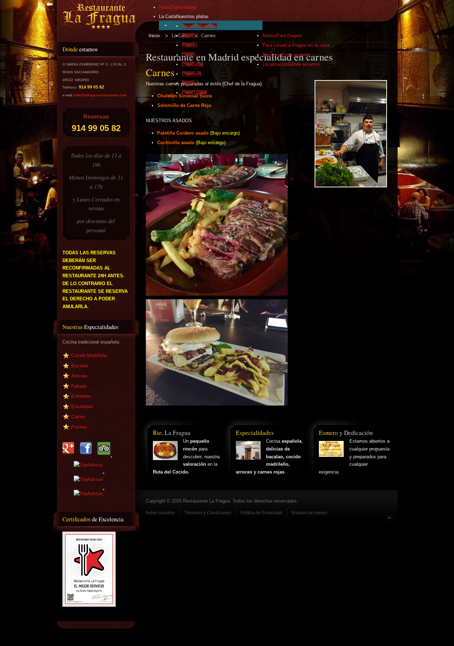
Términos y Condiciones (207, 513)
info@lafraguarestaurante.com (100, 95)
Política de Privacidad (261, 513)
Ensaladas (82, 406)
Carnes (78, 416)
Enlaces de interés (309, 513)
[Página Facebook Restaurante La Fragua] (117, 444)
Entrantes (81, 396)
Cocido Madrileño (89, 355)
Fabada (79, 386)
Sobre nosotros (160, 513)
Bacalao (79, 365)
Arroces (79, 376)
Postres (79, 427)
